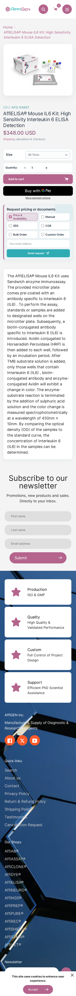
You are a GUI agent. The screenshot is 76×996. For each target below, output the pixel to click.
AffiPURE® (14, 913)
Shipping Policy (18, 809)
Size (9, 155)
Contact (12, 786)
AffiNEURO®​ (16, 890)
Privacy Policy (17, 793)
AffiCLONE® (15, 867)
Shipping (9, 139)
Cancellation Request (23, 825)
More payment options (38, 198)
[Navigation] (67, 9)
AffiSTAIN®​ (14, 937)
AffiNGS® (13, 898)
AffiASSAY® (15, 859)
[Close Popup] (72, 975)
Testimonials (16, 817)
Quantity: (11, 167)
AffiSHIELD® (16, 929)
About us (12, 778)
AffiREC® (13, 921)
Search (11, 770)
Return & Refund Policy (25, 801)
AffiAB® (12, 851)
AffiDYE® (13, 874)
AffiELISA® (14, 882)
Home (8, 27)
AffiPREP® (14, 906)
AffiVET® (13, 944)
